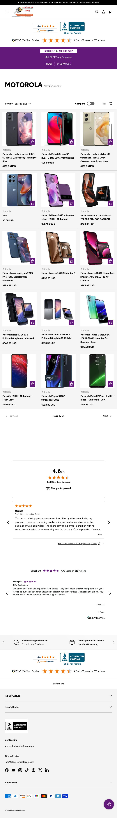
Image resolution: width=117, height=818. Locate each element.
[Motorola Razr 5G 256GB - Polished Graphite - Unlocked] (19, 309)
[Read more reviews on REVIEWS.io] (96, 618)
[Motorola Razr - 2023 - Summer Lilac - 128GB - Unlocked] (58, 190)
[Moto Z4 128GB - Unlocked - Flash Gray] (19, 371)
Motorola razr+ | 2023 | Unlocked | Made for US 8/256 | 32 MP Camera (97, 277)
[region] (58, 593)
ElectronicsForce (18, 810)
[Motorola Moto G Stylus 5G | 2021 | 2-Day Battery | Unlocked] (58, 129)
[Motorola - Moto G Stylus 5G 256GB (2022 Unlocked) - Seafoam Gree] (97, 309)
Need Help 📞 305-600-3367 (58, 51)
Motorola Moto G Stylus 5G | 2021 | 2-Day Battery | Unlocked (57, 156)
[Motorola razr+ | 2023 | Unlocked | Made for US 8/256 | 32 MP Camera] (97, 248)
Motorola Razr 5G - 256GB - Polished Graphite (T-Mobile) (56, 336)
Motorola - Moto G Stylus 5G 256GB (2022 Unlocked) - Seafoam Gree (95, 338)
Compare (80, 103)
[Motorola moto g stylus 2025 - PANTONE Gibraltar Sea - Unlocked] (19, 248)
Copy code (65, 64)
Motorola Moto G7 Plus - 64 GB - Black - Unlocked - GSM (97, 397)
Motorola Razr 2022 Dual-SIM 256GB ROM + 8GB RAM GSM (95, 217)
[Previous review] (8, 522)
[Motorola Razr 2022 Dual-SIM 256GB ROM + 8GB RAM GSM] (97, 190)
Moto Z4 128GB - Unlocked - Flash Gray (17, 397)
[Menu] (6, 12)
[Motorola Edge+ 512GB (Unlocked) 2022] (58, 371)
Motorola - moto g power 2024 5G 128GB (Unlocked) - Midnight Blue (19, 157)
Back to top (58, 683)
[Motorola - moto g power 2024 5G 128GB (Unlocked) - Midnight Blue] (19, 129)
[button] (110, 12)
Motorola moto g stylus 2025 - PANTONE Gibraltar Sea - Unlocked (18, 277)
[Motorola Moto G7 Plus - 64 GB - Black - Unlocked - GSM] (97, 371)
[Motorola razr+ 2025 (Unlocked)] (58, 248)
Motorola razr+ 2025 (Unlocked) (58, 273)
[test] (19, 190)
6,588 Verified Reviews (58, 482)
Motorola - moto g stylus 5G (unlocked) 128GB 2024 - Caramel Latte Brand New (95, 157)
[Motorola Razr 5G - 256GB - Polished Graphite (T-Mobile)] (58, 309)
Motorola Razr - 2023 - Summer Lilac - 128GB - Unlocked (58, 217)
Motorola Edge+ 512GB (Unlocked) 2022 (53, 398)
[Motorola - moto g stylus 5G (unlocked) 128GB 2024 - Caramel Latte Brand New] (97, 129)
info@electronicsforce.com (19, 761)
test (4, 215)
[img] (58, 477)
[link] (23, 416)
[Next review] (108, 522)
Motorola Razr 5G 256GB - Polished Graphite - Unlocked (18, 336)
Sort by (9, 103)
